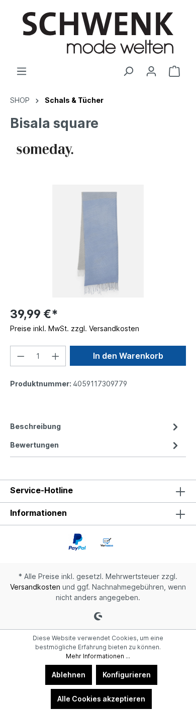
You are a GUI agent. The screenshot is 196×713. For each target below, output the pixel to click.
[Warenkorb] (174, 71)
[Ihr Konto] (151, 71)
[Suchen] (128, 71)
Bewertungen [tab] (34, 445)
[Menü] (21, 71)
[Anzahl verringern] (20, 356)
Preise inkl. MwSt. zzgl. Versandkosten (74, 328)
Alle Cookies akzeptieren (101, 698)
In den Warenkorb (128, 356)
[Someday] (45, 149)
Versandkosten (35, 587)
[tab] (95, 426)
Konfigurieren (127, 674)
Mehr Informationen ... (98, 656)
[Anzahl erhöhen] (55, 356)
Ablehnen (68, 674)
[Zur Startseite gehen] (98, 33)
